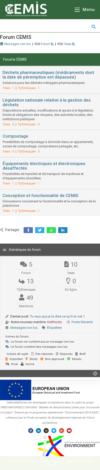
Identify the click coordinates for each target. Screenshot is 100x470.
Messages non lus (23, 328)
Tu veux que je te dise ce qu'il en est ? (57, 316)
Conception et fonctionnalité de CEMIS (40, 195)
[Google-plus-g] (61, 430)
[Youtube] (69, 430)
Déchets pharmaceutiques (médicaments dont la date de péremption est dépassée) (48, 75)
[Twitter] (53, 430)
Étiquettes (54, 328)
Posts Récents (82, 322)
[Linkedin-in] (38, 430)
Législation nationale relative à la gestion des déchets (47, 102)
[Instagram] (46, 430)
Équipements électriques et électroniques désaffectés (44, 166)
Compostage (15, 136)
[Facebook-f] (30, 430)
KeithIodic (54, 322)
